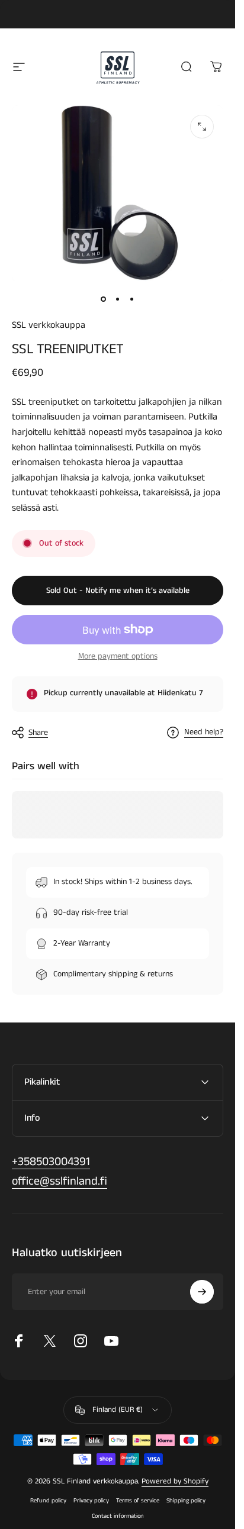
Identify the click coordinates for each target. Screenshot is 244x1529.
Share (38, 732)
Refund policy (48, 1500)
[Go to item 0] (104, 299)
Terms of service (137, 1500)
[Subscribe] (202, 1292)
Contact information (118, 1516)
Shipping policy (186, 1500)
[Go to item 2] (118, 299)
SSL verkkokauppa (48, 325)
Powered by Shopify (175, 1481)
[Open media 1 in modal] (202, 126)
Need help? (203, 732)
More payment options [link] (118, 656)
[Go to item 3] (132, 299)
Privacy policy (91, 1500)
